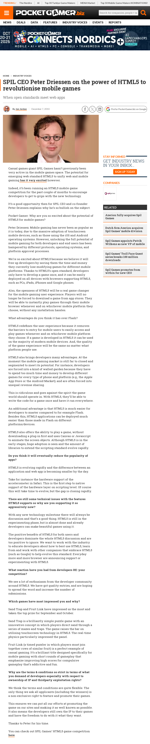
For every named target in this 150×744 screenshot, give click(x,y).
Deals (21, 22)
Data (34, 22)
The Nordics (25, 3)
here (11, 735)
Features (50, 22)
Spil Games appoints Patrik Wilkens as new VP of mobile (125, 242)
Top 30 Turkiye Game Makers (60, 3)
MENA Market (87, 3)
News (7, 22)
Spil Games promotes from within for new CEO (122, 271)
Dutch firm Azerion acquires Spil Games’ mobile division (124, 229)
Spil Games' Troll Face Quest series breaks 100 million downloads (124, 257)
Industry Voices (75, 22)
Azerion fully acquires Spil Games (123, 216)
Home (6, 76)
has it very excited (33, 180)
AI (38, 3)
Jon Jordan (21, 109)
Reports (115, 22)
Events (98, 22)
